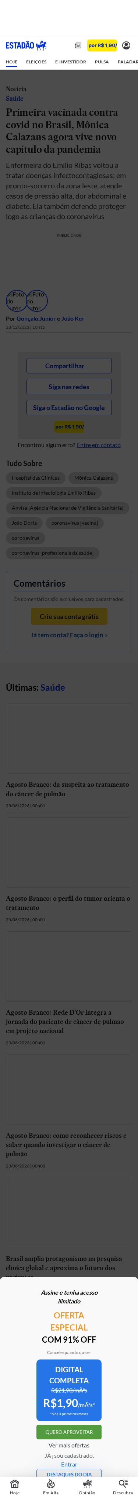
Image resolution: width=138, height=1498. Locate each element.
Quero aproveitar (69, 1432)
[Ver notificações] (126, 45)
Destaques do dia (69, 1474)
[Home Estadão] (26, 45)
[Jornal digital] (78, 45)
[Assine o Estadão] (102, 45)
